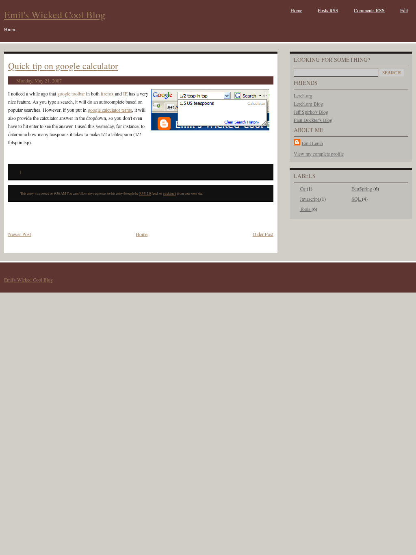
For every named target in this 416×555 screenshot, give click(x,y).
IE (126, 93)
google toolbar (71, 93)
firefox (108, 93)
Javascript (310, 198)
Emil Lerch (312, 143)
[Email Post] (23, 172)
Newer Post (19, 234)
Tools (306, 209)
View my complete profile (319, 153)
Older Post (263, 234)
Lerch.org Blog (308, 103)
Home (296, 10)
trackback (169, 193)
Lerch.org (303, 95)
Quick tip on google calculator (63, 66)
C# (303, 188)
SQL (356, 198)
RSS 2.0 (145, 193)
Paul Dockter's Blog (313, 120)
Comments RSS (369, 10)
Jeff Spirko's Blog (311, 111)
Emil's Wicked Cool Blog (54, 14)
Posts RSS (328, 10)
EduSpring (362, 188)
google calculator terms (110, 109)
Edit (404, 10)
